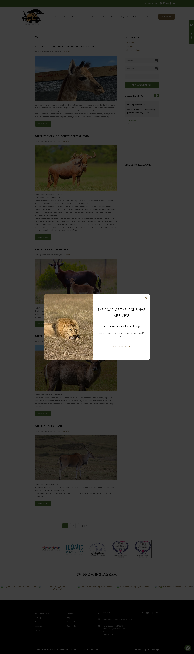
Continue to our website (121, 346)
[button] (146, 298)
